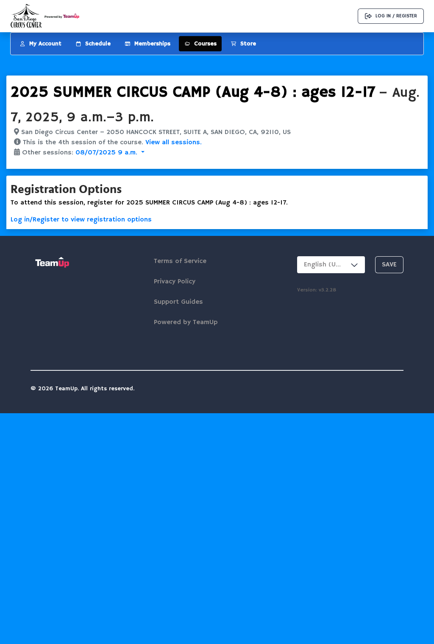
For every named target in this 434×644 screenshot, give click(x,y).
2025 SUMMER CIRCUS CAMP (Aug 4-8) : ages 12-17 (193, 92)
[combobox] (331, 264)
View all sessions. (173, 142)
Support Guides (178, 302)
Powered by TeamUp (185, 322)
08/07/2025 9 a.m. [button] (107, 152)
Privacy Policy (174, 281)
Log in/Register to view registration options (81, 220)
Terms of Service (180, 261)
